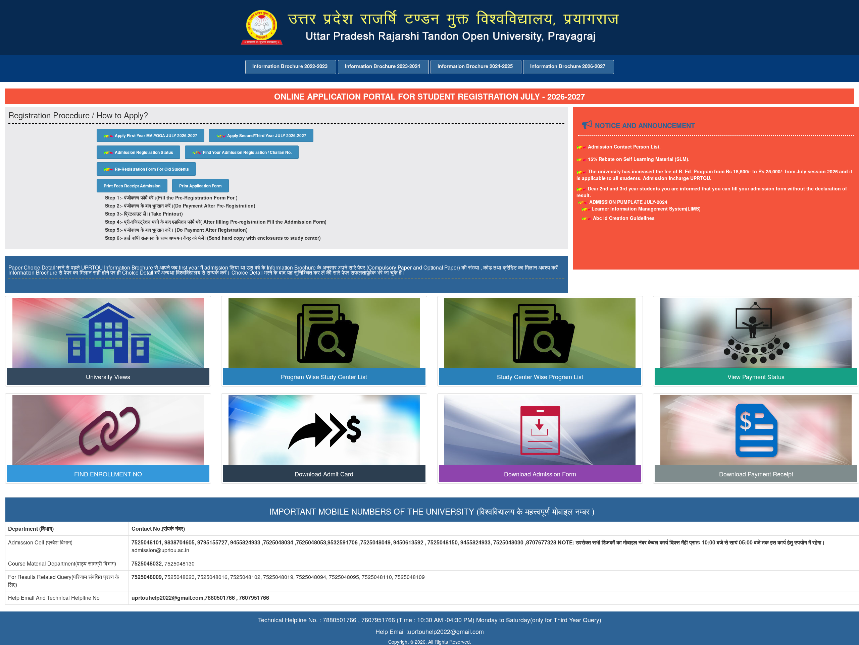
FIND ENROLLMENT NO (108, 473)
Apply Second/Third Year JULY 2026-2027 (266, 135)
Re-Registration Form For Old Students (151, 169)
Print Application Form (200, 186)
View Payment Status (756, 376)
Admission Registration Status (143, 152)
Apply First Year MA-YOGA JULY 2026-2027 (155, 135)
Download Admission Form (540, 473)
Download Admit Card (324, 473)
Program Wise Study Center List (324, 376)
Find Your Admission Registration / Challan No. (247, 152)
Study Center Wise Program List (540, 376)
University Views (108, 376)
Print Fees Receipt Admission (132, 186)
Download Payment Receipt (756, 473)
